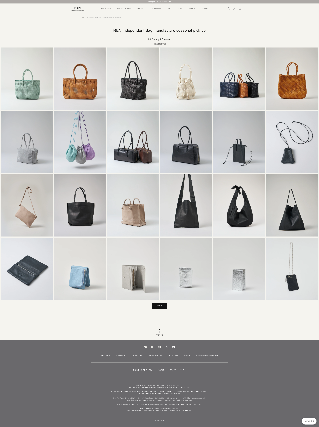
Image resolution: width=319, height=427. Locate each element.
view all (159, 306)
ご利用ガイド (121, 355)
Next (222, 1)
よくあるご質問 (136, 355)
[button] (229, 8)
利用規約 (161, 370)
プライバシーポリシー (178, 370)
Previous (97, 1)
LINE (145, 347)
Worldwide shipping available (207, 355)
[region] (159, 1)
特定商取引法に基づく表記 (142, 370)
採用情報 (187, 355)
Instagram (152, 347)
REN (162, 420)
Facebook (159, 347)
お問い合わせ (105, 355)
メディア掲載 (173, 355)
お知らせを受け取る (156, 355)
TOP (83, 17)
